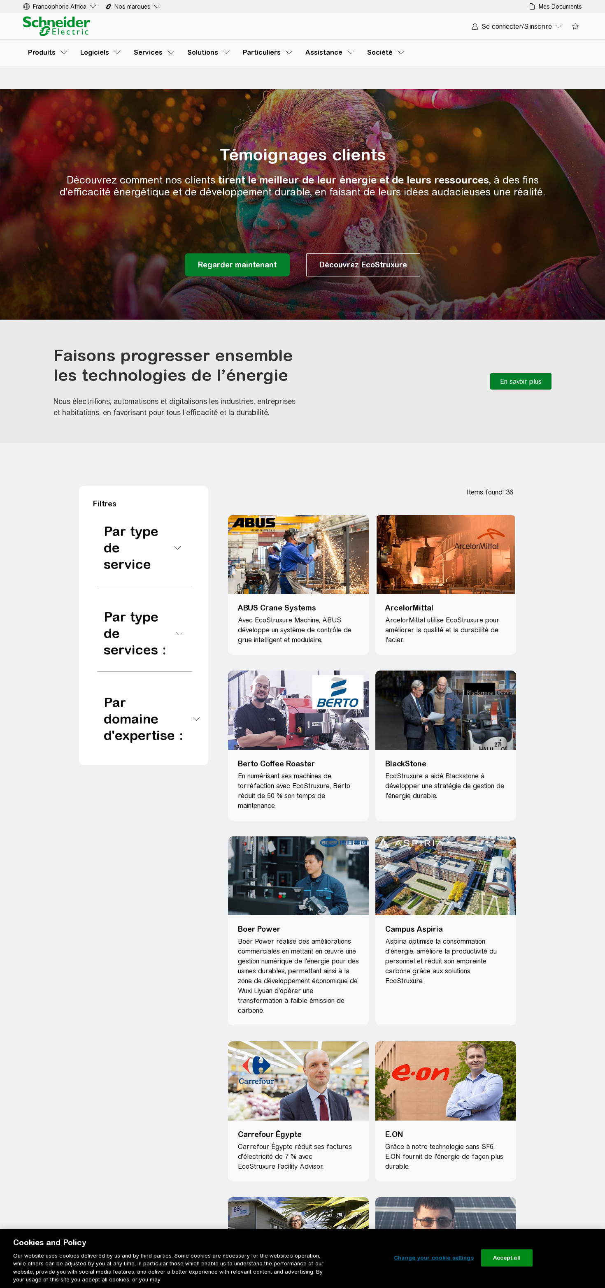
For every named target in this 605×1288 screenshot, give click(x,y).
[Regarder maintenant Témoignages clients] (237, 264)
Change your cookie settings (434, 1258)
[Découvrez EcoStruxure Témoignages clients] (363, 264)
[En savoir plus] (520, 381)
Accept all (507, 1258)
